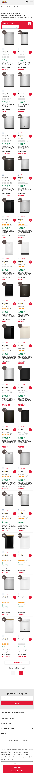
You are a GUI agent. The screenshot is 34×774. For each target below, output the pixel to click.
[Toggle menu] (31, 2)
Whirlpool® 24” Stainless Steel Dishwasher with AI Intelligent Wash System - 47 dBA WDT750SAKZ (25, 231)
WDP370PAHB (5, 558)
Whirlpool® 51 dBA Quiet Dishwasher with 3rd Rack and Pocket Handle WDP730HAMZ (9, 483)
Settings (17, 763)
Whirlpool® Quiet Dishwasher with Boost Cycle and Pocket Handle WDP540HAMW (25, 273)
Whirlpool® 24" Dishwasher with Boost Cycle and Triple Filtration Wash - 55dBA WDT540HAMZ (24, 189)
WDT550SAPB (21, 390)
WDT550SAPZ (5, 390)
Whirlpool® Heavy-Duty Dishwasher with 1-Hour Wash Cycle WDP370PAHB (9, 567)
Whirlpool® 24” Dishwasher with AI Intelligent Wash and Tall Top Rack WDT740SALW (25, 609)
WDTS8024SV (5, 180)
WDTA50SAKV (5, 432)
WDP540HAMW (21, 264)
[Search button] (27, 2)
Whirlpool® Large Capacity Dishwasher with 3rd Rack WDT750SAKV (24, 315)
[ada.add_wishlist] (14, 52)
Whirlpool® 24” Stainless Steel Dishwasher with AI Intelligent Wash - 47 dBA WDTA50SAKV (9, 441)
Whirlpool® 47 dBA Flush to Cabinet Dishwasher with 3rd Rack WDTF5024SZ (9, 105)
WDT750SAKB (5, 222)
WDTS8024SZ (21, 138)
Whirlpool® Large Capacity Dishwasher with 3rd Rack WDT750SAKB (8, 231)
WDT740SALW (21, 600)
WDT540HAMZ (21, 180)
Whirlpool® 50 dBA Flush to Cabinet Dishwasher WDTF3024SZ (24, 105)
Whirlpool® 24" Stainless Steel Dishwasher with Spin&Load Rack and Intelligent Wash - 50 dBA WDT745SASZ (9, 63)
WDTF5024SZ (5, 97)
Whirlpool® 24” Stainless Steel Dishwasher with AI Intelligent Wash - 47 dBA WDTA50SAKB (9, 357)
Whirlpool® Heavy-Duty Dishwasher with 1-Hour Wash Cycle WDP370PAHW (9, 651)
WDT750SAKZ (21, 222)
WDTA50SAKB (5, 348)
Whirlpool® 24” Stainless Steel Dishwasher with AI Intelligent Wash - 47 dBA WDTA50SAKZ (9, 609)
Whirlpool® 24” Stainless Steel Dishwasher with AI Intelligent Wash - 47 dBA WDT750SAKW (25, 567)
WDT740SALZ (21, 474)
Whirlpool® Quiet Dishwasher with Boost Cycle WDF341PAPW (8, 273)
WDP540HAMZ (5, 516)
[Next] (21, 673)
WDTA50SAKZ (5, 600)
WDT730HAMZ (21, 516)
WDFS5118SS (21, 55)
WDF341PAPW (5, 264)
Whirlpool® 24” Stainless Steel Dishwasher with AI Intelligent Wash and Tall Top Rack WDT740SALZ (25, 483)
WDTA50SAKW (21, 348)
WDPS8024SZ (5, 138)
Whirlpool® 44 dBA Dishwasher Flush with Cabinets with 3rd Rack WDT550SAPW (24, 651)
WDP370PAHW (5, 642)
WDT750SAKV (21, 306)
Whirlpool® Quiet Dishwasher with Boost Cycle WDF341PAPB (24, 441)
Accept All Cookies (17, 771)
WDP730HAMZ (5, 474)
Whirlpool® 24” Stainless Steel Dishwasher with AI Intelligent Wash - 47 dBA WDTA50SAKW (25, 357)
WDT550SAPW (21, 642)
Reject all (17, 767)
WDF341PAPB (21, 432)
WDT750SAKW (21, 558)
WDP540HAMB (5, 306)
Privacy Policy (10, 759)
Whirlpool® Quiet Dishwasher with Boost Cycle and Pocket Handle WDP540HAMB (9, 315)
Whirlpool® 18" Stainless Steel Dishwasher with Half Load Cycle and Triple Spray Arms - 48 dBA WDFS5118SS (25, 63)
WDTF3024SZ (21, 97)
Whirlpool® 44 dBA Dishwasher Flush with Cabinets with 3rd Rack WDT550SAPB (24, 399)
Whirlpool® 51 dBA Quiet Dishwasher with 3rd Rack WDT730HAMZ (25, 525)
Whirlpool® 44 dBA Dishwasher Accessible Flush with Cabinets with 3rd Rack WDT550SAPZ (9, 399)
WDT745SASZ (5, 55)
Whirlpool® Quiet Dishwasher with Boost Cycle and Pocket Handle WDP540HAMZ (9, 525)
